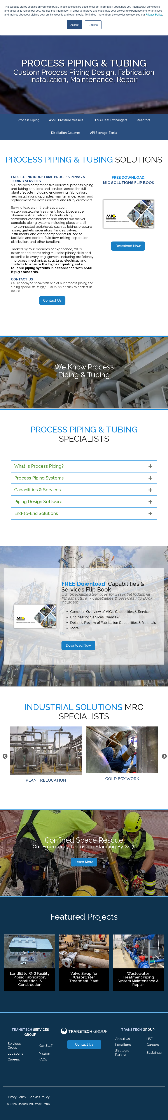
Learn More (84, 862)
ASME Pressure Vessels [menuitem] (66, 120)
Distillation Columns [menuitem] (65, 133)
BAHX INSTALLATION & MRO (122, 778)
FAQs (43, 1059)
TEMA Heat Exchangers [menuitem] (110, 120)
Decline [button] (93, 24)
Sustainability (157, 1053)
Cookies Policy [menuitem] (39, 1097)
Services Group (14, 1045)
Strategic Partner (122, 1052)
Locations (15, 1053)
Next (163, 756)
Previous (4, 756)
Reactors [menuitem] (143, 120)
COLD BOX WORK (46, 778)
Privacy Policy (154, 14)
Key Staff (45, 1046)
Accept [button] (74, 24)
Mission (44, 1053)
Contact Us (52, 300)
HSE (150, 1039)
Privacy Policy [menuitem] (16, 1097)
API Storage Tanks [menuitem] (103, 133)
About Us (122, 1039)
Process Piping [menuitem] (28, 120)
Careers (14, 1059)
